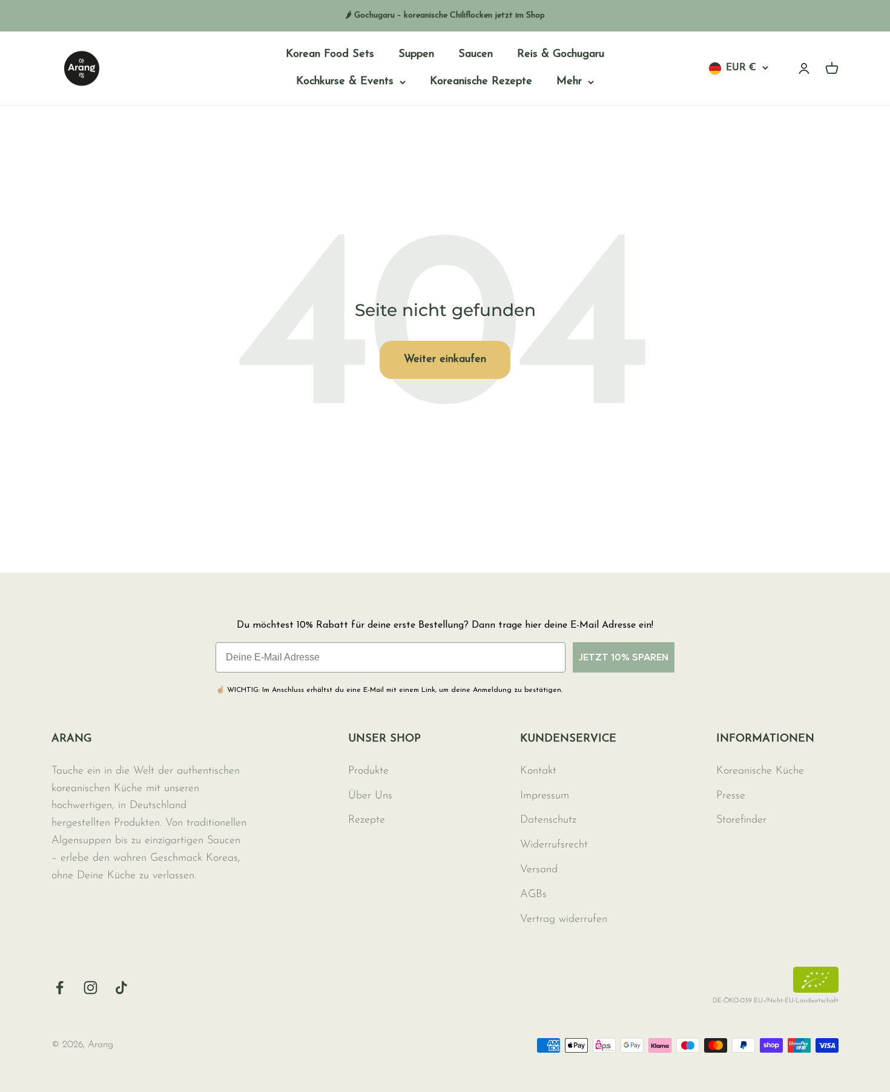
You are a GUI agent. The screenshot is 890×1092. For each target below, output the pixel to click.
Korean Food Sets (330, 54)
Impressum (544, 796)
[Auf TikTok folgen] (121, 987)
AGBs (533, 894)
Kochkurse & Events (345, 81)
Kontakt (538, 771)
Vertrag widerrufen (563, 919)
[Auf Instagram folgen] (90, 987)
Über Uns (370, 796)
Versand (539, 869)
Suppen (416, 54)
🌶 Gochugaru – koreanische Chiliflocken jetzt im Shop (445, 15)
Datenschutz (548, 820)
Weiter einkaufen (445, 359)
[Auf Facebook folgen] (59, 987)
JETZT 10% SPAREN (623, 657)
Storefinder (741, 820)
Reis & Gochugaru (560, 54)
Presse (730, 796)
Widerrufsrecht (554, 845)
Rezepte (366, 820)
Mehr (569, 81)
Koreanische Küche (760, 771)
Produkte (368, 771)
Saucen (475, 54)
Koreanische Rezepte (481, 81)
